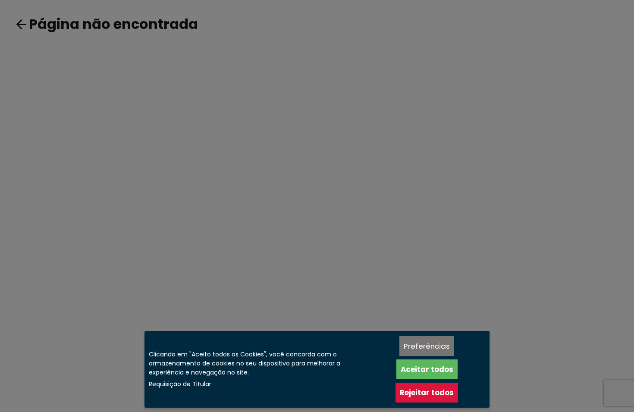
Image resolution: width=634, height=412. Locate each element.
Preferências (427, 346)
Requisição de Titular (180, 384)
